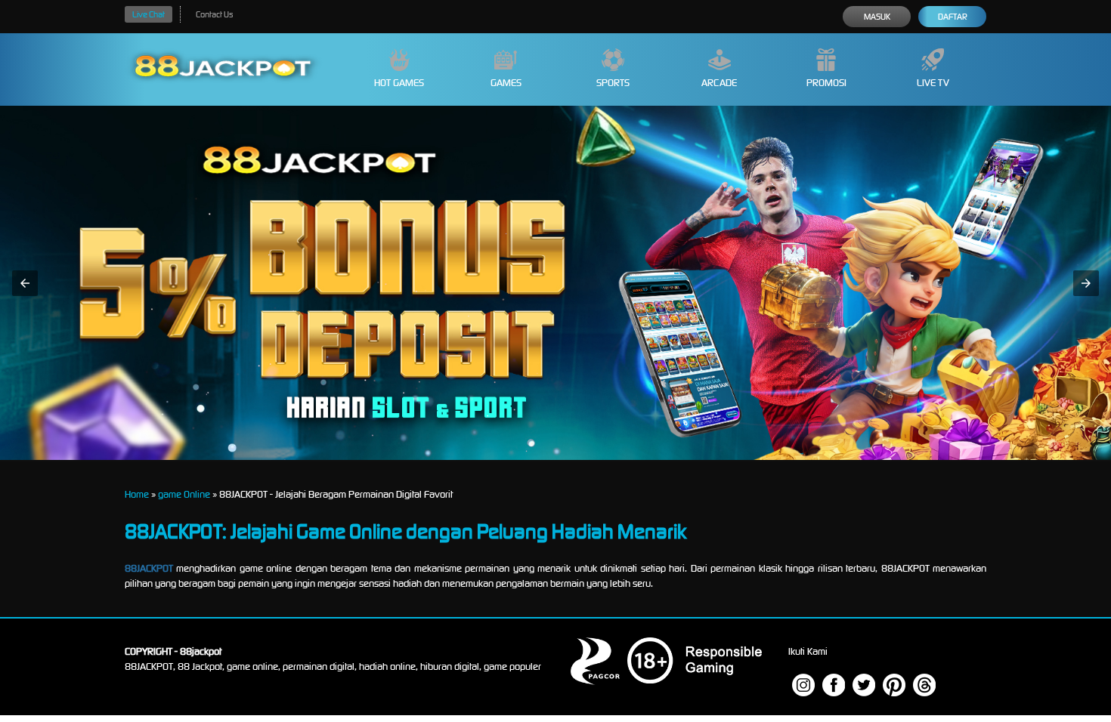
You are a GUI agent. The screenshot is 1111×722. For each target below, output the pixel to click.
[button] (25, 283)
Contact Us (214, 14)
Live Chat (148, 14)
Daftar (952, 16)
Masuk (877, 16)
